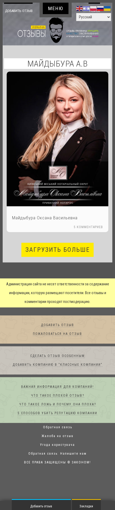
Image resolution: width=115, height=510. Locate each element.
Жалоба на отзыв (58, 445)
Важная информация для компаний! (57, 396)
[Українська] (107, 8)
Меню (55, 8)
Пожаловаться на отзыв (57, 343)
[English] (79, 8)
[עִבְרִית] (86, 8)
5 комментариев (88, 236)
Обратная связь (57, 436)
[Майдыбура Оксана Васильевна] (57, 148)
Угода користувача (57, 454)
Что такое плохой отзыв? (57, 404)
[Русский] (100, 8)
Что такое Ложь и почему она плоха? (57, 413)
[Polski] (93, 8)
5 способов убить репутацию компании (57, 422)
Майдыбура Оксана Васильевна (45, 226)
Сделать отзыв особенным (57, 365)
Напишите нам (73, 462)
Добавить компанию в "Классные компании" (57, 374)
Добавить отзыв (19, 15)
